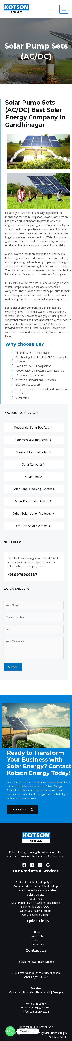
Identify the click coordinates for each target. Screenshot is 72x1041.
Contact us (38, 944)
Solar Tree (36, 898)
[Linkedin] (40, 865)
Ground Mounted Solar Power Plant (35, 890)
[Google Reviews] (48, 865)
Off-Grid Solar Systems (35, 915)
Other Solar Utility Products (35, 910)
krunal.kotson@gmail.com (36, 1007)
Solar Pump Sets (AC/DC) (35, 906)
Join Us (38, 940)
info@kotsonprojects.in (36, 1011)
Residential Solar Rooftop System (35, 882)
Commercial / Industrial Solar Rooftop (35, 886)
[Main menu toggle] (63, 9)
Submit (13, 667)
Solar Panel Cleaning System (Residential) (35, 902)
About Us (37, 936)
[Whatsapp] (10, 1031)
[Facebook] (24, 865)
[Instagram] (32, 865)
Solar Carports (35, 894)
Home (37, 932)
